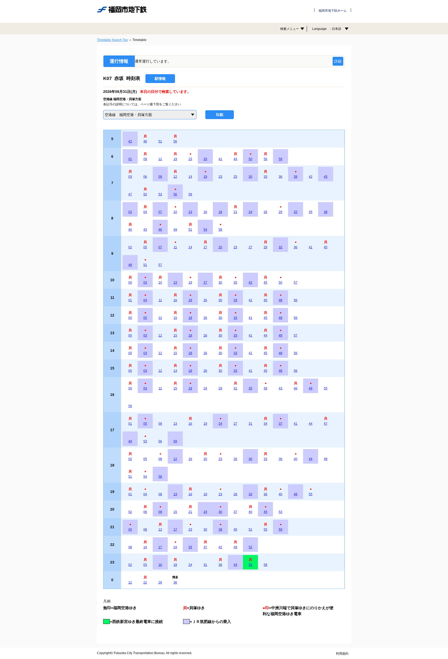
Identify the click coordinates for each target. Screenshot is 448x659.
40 (130, 229)
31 (235, 388)
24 (250, 212)
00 (130, 282)
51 (160, 141)
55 (325, 388)
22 (145, 582)
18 (220, 212)
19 (175, 159)
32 (295, 212)
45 (325, 177)
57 (160, 265)
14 (190, 177)
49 (175, 229)
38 (325, 212)
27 (250, 247)
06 (145, 177)
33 (205, 159)
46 (145, 141)
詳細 (337, 61)
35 (310, 212)
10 (175, 212)
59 (280, 159)
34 (265, 423)
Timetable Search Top (112, 40)
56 (175, 141)
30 (250, 177)
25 (235, 177)
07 (160, 212)
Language (326, 29)
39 (295, 177)
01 (130, 159)
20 (220, 247)
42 (130, 141)
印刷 (219, 115)
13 (190, 212)
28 (235, 494)
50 (250, 159)
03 (130, 177)
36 (280, 177)
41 (220, 159)
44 (235, 159)
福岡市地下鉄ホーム (333, 10)
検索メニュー (289, 29)
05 (145, 247)
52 (250, 547)
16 (205, 212)
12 (160, 159)
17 (205, 247)
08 (160, 459)
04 (145, 212)
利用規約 (342, 653)
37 (280, 423)
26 (265, 212)
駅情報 (160, 79)
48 (130, 265)
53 (160, 194)
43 (145, 229)
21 (235, 212)
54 (205, 229)
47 (130, 194)
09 (145, 159)
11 (175, 247)
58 (220, 229)
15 (175, 318)
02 (130, 212)
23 (190, 159)
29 (280, 212)
